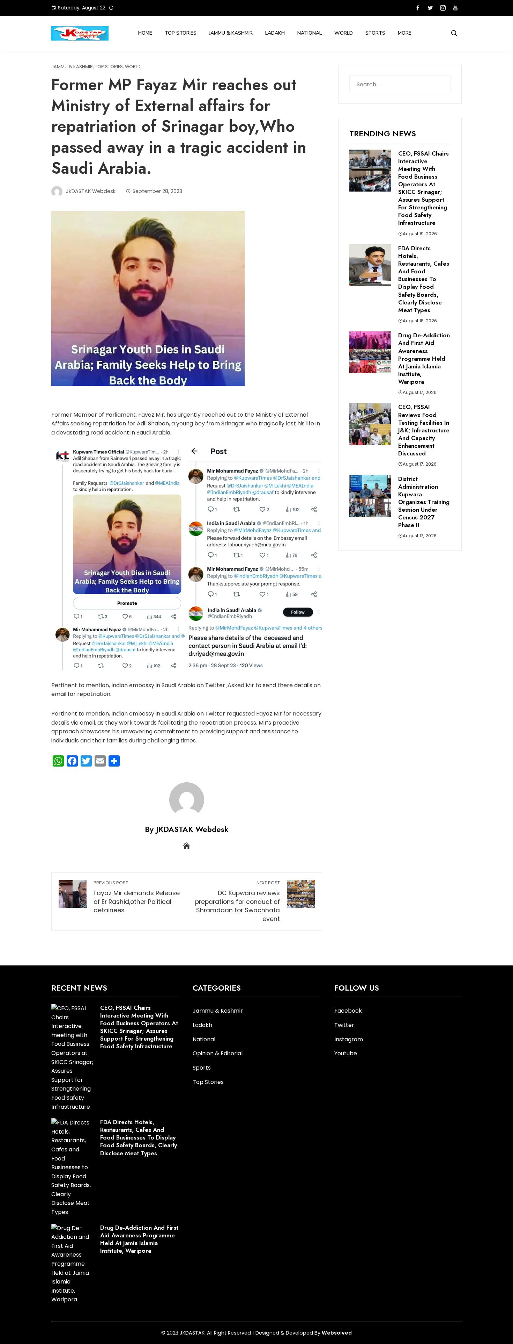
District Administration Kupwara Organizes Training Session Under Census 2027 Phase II (423, 502)
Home (145, 33)
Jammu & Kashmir (231, 33)
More (404, 33)
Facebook (348, 1011)
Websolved (337, 1332)
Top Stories (180, 33)
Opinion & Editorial (218, 1053)
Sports (375, 33)
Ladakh (275, 33)
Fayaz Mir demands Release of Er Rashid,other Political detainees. (137, 897)
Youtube (345, 1053)
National (309, 33)
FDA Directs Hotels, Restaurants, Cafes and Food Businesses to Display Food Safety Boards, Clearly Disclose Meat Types (423, 279)
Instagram (348, 1039)
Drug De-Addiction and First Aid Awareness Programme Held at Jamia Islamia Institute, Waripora (424, 358)
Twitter (344, 1025)
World (343, 33)
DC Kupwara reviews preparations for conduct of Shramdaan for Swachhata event (237, 901)
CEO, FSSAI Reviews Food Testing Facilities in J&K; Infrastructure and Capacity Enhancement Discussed (423, 430)
